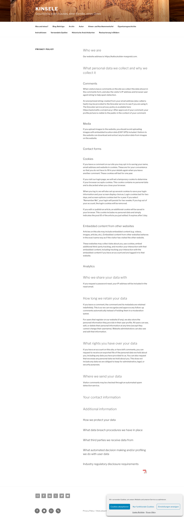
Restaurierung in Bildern (109, 32)
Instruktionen (40, 32)
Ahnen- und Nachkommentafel (100, 26)
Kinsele (46, 9)
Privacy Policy (151, 512)
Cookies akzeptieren (120, 507)
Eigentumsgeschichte (127, 26)
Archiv (71, 26)
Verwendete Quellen (59, 32)
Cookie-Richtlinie (138, 512)
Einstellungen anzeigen (168, 507)
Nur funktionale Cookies (143, 507)
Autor (81, 26)
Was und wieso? (41, 26)
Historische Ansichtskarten (83, 32)
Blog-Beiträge (58, 26)
